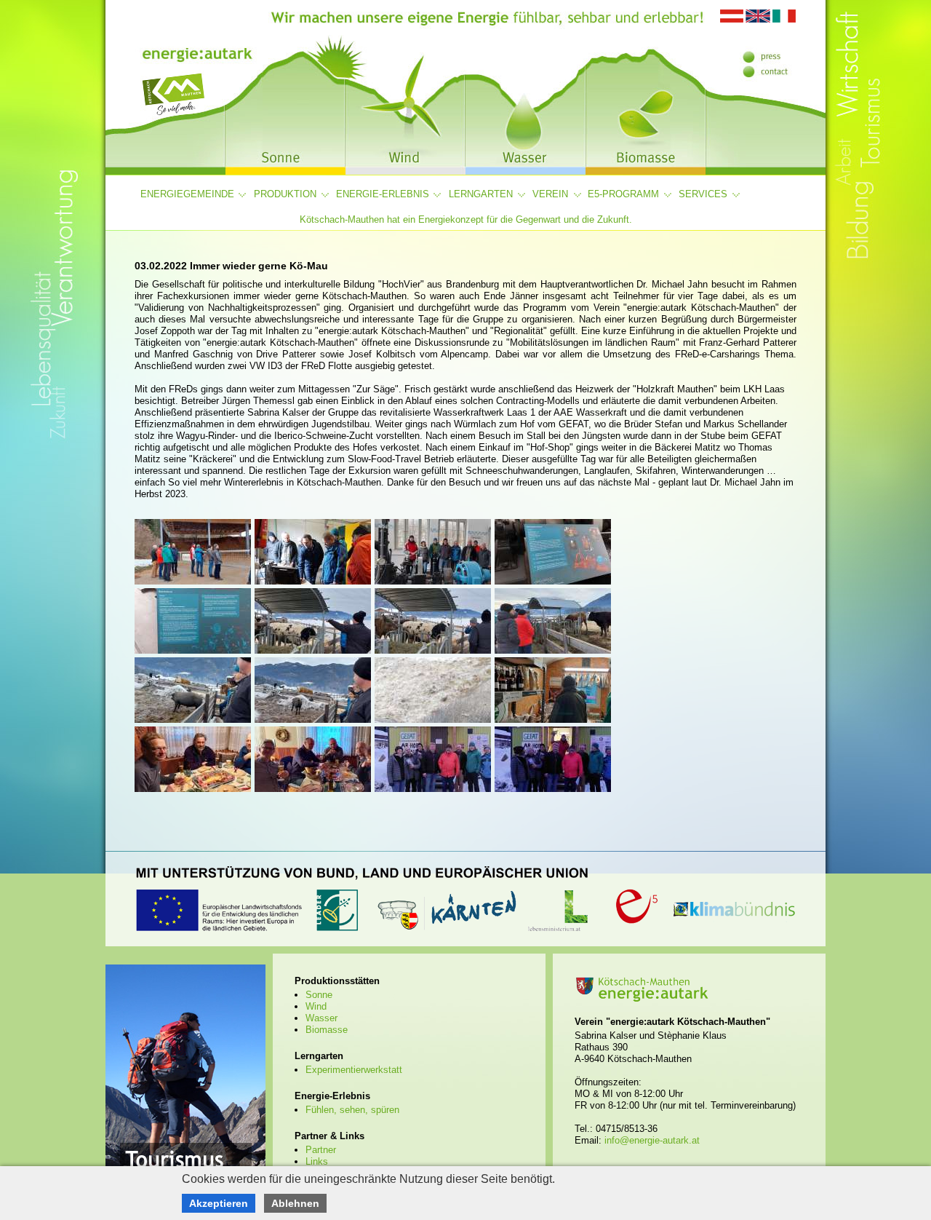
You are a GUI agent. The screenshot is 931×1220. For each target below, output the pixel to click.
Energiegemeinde (187, 194)
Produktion (285, 194)
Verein (550, 194)
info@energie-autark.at (652, 1140)
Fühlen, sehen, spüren (352, 1109)
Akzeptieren (218, 1203)
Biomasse (326, 1029)
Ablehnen (295, 1203)
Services (703, 194)
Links (316, 1161)
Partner (320, 1149)
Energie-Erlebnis (382, 194)
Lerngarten (481, 194)
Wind (316, 1006)
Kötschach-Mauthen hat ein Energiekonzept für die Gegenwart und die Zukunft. (466, 219)
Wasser (321, 1018)
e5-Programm (623, 194)
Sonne (318, 994)
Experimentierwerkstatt (353, 1069)
